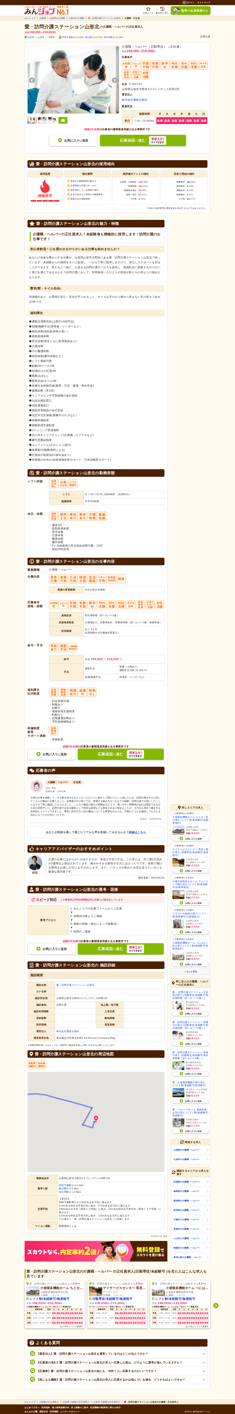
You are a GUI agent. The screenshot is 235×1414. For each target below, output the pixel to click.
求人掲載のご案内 (79, 1407)
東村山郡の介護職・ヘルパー (188, 1257)
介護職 (42, 18)
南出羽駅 (108, 37)
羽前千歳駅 (67, 37)
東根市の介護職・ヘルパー (187, 1229)
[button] (96, 1119)
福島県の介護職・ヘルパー (187, 1191)
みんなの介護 (31, 1412)
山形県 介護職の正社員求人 (76, 1402)
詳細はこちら (137, 832)
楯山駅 (88, 37)
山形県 (31, 37)
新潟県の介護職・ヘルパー (187, 1201)
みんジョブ (30, 18)
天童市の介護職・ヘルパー (187, 1219)
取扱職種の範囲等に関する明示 (105, 1407)
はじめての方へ (32, 1407)
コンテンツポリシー (70, 1412)
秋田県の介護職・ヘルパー (187, 1210)
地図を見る (137, 84)
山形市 (41, 37)
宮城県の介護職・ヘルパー (187, 1182)
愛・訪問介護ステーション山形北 (104, 18)
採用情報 (54, 1412)
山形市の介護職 (76, 18)
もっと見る (192, 971)
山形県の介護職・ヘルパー (187, 1150)
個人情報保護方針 (60, 1407)
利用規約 (45, 1407)
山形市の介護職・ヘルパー (187, 1159)
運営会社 (43, 1412)
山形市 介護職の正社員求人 (106, 1402)
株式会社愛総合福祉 (135, 99)
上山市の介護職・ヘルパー (187, 1238)
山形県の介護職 (57, 18)
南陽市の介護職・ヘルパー (187, 1248)
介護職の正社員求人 (49, 1402)
